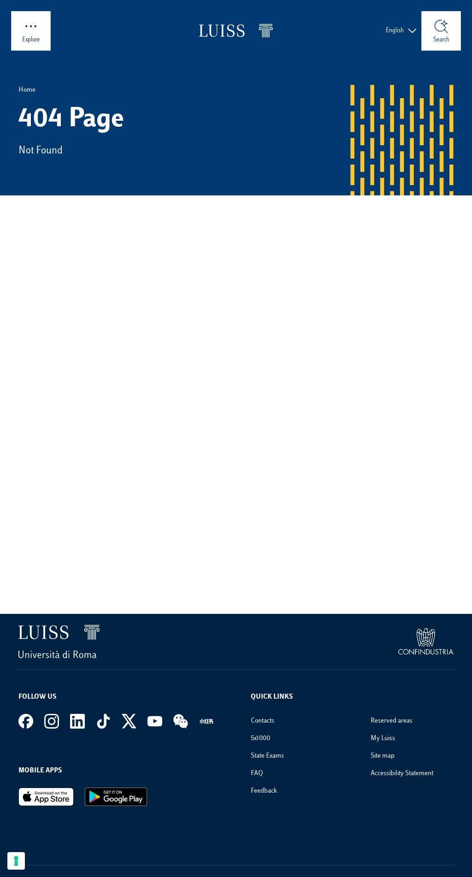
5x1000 (260, 738)
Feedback (264, 791)
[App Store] (46, 797)
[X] (129, 721)
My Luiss (383, 738)
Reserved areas (392, 721)
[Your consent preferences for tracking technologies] (16, 861)
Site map (383, 756)
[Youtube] (155, 721)
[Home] (236, 31)
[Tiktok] (103, 721)
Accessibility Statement (402, 773)
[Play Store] (116, 797)
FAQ (257, 773)
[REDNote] (206, 721)
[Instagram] (51, 721)
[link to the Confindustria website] (426, 641)
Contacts (262, 721)
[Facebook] (25, 721)
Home (26, 90)
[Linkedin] (77, 721)
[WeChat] (180, 721)
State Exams (267, 756)
